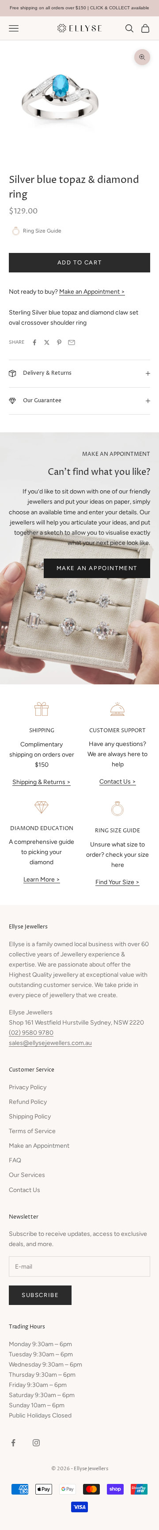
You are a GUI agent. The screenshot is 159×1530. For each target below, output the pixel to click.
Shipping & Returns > (41, 782)
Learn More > (41, 879)
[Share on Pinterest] (59, 342)
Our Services (27, 1175)
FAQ (15, 1160)
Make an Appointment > (92, 291)
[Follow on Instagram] (36, 1442)
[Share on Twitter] (46, 342)
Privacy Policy (27, 1087)
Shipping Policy (30, 1116)
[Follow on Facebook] (13, 1442)
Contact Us (24, 1190)
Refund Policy (28, 1102)
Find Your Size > (117, 882)
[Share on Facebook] (34, 342)
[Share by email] (71, 342)
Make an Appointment (97, 568)
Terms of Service (32, 1131)
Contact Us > (117, 781)
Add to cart (79, 262)
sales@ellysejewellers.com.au (50, 1043)
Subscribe (40, 1295)
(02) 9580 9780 (31, 1033)
